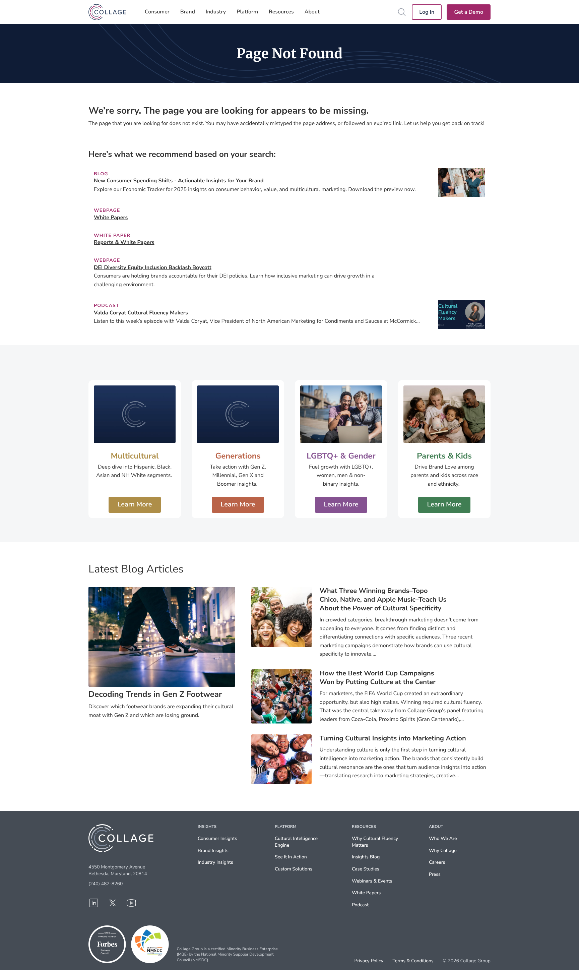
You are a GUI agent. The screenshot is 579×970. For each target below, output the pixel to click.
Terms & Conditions (412, 961)
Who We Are (443, 838)
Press (435, 874)
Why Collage (443, 850)
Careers (437, 862)
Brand (187, 11)
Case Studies (365, 869)
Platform (247, 11)
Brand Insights (213, 850)
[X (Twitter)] (112, 903)
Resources (281, 11)
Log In (426, 12)
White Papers (366, 893)
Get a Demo (468, 12)
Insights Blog (366, 857)
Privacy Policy (369, 961)
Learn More (134, 504)
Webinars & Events (372, 881)
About (312, 11)
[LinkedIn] (93, 903)
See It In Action (291, 857)
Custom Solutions (293, 869)
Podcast (360, 905)
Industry (216, 11)
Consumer (157, 11)
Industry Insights (215, 862)
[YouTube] (131, 903)
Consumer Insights (217, 838)
